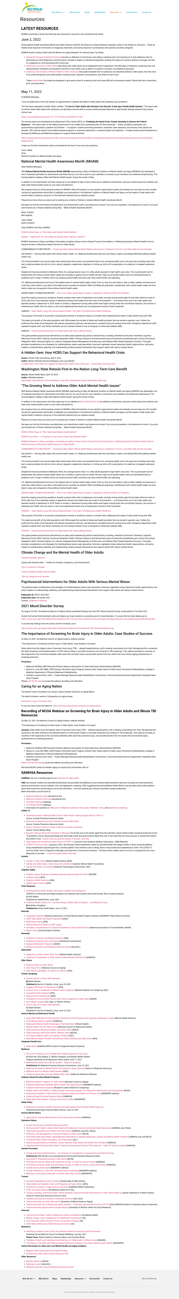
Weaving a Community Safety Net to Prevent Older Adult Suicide (53, 1173)
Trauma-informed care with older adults (43, 1201)
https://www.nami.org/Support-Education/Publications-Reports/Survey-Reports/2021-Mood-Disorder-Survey (67, 628)
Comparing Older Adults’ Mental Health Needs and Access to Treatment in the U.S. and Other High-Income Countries (102, 249)
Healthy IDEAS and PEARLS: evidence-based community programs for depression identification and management (74, 1090)
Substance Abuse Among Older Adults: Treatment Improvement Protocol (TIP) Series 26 (63, 1145)
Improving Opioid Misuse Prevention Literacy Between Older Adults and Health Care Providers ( (66, 1142)
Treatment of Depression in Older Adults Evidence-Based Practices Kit (56, 957)
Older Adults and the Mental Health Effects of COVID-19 (50, 842)
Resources (114, 12)
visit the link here (35, 681)
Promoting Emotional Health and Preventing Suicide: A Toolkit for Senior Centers (60, 1162)
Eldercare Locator (33, 1264)
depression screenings (117, 808)
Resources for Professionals (38, 996)
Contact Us (146, 12)
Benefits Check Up (34, 1261)
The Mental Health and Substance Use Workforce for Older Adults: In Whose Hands (61, 1240)
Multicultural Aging (34, 922)
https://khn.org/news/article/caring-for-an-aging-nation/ (77, 706)
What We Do (74, 12)
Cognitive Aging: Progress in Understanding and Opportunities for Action (57, 874)
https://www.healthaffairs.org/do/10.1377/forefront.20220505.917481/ (52, 117)
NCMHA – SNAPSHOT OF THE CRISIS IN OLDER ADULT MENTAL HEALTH (53, 237)
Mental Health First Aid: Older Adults (41, 1027)
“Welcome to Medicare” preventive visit (66, 808)
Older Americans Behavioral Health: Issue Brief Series (49, 1030)
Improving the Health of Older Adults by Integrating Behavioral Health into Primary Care (63, 1093)
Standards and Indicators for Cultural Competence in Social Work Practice (57, 927)
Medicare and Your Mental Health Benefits (44, 1071)
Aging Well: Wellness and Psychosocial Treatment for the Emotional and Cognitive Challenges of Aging (70, 1018)
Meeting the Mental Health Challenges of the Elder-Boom (50, 1024)
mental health (38, 80)
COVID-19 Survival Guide (36, 845)
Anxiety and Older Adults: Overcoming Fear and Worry (49, 864)
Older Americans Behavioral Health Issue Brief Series (48, 1131)
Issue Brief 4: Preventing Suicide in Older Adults (46, 1159)
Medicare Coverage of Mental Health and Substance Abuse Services (55, 1068)
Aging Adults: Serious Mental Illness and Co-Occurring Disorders (53, 1117)
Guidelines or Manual (37, 600)
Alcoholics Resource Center (56, 1125)
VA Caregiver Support (35, 1002)
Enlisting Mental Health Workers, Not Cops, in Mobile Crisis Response (55, 891)
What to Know (32, 930)
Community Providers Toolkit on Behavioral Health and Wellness (53, 1215)
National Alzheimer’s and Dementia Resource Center (48, 947)
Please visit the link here (31, 762)
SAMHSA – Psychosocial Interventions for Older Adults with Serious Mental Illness (56, 531)
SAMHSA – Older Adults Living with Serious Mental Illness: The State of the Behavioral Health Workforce (66, 511)
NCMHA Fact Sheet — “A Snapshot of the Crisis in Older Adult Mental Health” (54, 437)
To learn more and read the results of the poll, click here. (66, 839)
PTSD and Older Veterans (37, 1190)
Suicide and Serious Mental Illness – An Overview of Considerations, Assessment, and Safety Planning (70, 1153)
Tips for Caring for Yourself (33, 567)
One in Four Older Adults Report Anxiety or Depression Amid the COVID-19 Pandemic (93, 293)
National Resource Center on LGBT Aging (43, 924)
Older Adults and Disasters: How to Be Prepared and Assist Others (54, 1184)
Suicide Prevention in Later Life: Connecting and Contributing (52, 1170)
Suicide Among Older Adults (38, 1168)
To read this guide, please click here (61, 853)
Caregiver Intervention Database (40, 1087)
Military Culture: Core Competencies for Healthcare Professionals (54, 1218)
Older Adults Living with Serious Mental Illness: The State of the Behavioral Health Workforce (71, 311)
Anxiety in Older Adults (36, 861)
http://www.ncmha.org (89, 401)
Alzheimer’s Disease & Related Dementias (44, 57)
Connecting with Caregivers (38, 993)
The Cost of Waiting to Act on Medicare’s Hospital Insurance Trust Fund (56, 1054)
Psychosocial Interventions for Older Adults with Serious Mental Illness (62, 331)
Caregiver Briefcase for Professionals (42, 987)
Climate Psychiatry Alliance (33, 558)
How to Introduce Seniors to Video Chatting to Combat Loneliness (54, 827)
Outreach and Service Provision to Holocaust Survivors (49, 1198)
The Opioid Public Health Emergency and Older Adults (49, 1140)
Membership (99, 12)
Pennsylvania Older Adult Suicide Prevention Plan (47, 1254)
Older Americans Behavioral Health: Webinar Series (48, 1033)
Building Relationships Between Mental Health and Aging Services (54, 1085)
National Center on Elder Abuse (39, 965)
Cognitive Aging (33, 877)
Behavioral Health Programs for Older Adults (45, 1082)
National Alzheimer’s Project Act (39, 944)
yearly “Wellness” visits (94, 808)
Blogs (87, 12)
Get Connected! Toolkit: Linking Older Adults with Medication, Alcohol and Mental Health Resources (68, 1128)
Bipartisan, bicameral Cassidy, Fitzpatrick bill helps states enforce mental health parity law (64, 1107)
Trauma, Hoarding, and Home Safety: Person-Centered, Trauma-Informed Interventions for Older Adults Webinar (73, 1193)
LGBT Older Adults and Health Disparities (43, 919)
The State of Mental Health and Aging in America (47, 1036)
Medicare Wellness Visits (36, 796)
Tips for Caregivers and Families (35, 576)
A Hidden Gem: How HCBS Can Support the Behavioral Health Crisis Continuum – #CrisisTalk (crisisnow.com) (68, 364)
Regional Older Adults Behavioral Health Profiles (46, 1251)
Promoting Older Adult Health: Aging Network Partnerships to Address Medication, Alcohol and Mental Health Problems (77, 1137)
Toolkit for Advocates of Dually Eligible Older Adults (48, 1074)
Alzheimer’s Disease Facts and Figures (42, 941)
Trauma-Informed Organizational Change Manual (47, 1207)
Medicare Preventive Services (38, 799)
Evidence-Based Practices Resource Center (44, 1096)
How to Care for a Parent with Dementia (43, 978)
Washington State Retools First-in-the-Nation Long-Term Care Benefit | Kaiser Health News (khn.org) (63, 380)
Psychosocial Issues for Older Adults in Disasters (47, 1187)
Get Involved (131, 12)
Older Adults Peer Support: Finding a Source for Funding (50, 1099)
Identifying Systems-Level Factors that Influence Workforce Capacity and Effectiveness (63, 1231)
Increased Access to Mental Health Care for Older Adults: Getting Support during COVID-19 (64, 815)
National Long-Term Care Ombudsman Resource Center (50, 1267)
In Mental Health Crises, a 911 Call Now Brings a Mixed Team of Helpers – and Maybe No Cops (67, 902)
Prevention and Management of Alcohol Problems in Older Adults (54, 1134)
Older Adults (31, 1046)
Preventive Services (34, 802)
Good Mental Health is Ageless (39, 1021)
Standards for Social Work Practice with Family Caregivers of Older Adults (57, 999)
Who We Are (57, 12)
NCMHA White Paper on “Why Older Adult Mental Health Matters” (49, 232)
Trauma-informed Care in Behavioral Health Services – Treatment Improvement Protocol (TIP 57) (67, 1204)
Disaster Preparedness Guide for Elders (43, 1181)
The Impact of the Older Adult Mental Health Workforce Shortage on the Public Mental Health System (69, 1243)
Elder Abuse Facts (34, 968)
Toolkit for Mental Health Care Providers (38, 572)
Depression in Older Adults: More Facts (42, 954)
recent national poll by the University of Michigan (49, 833)
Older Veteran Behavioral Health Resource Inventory (48, 1224)
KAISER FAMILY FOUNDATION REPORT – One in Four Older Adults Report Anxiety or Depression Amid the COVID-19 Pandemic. (75, 493)
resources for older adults (68, 778)
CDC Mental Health (34, 805)
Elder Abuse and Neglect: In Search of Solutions (46, 971)
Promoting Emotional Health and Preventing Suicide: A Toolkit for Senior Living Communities (66, 1165)
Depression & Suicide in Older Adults (41, 66)
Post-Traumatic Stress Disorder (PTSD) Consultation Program (52, 1221)
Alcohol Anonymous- (35, 1125)
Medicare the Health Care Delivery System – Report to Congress (53, 1062)
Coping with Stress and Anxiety (39, 867)
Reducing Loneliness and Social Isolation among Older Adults (52, 821)
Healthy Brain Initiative (36, 883)
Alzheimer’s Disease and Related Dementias (45, 938)
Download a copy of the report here (36, 701)
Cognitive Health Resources (38, 880)
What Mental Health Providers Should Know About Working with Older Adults (59, 1038)
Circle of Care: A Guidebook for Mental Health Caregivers (50, 990)
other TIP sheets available (115, 1145)
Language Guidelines (35, 916)
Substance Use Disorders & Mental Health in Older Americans (52, 72)
